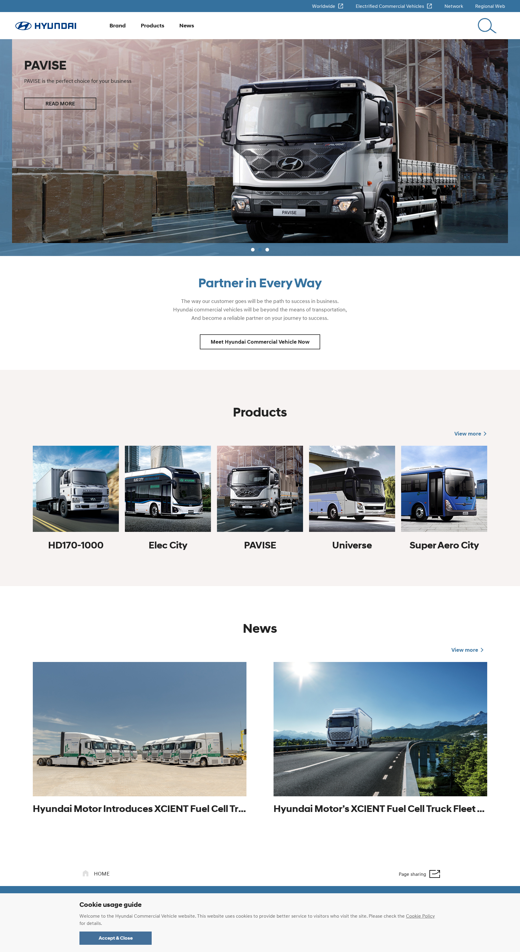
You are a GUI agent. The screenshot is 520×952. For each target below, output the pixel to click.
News (186, 25)
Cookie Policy (420, 916)
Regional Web (490, 6)
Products (152, 25)
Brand (118, 25)
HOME (102, 873)
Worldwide (323, 6)
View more (467, 433)
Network (453, 6)
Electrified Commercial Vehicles (390, 6)
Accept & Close (116, 938)
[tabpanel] (260, 147)
